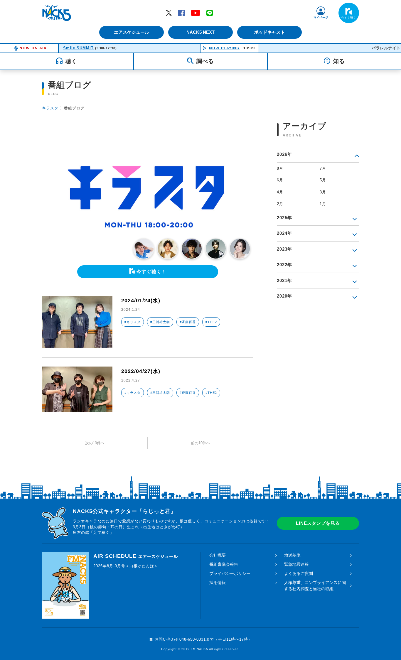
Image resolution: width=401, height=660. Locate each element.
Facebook (181, 13)
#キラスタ (132, 322)
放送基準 (292, 555)
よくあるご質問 (298, 573)
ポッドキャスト (269, 32)
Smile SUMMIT (78, 48)
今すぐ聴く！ (151, 271)
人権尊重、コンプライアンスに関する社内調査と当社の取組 (315, 585)
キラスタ (50, 108)
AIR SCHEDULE (135, 556)
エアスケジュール (131, 32)
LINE (209, 13)
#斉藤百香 (188, 322)
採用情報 (217, 582)
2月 (280, 204)
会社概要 (217, 555)
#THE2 (211, 322)
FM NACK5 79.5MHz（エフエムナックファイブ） (56, 12)
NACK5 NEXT (200, 32)
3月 (323, 192)
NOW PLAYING (224, 48)
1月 (323, 204)
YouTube (196, 13)
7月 (323, 168)
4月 (280, 192)
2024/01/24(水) (140, 300)
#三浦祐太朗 (160, 322)
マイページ (321, 17)
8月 (280, 168)
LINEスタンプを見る (318, 523)
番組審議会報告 (223, 564)
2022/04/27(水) (140, 371)
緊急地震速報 (296, 564)
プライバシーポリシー (229, 573)
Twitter (168, 13)
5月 (323, 180)
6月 (280, 180)
